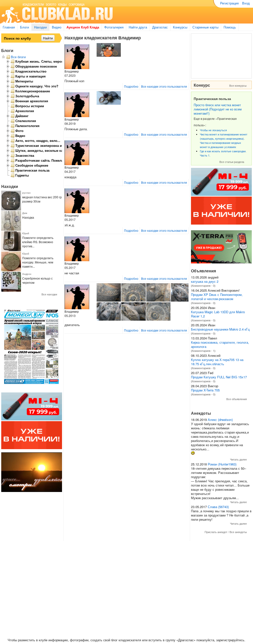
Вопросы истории (29, 106)
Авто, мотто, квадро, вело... (37, 140)
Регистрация (229, 3)
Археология (24, 111)
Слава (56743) (218, 506)
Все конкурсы (238, 85)
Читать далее (238, 459)
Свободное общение (31, 165)
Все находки (49, 294)
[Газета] (31, 385)
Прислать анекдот (216, 532)
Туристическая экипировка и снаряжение (48, 145)
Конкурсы (180, 27)
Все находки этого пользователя (164, 86)
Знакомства (24, 155)
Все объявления (236, 399)
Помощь (230, 27)
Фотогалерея (114, 27)
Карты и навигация (30, 76)
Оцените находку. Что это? (36, 86)
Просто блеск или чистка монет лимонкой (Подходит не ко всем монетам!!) (218, 109)
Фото (19, 131)
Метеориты (24, 81)
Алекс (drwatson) (220, 419)
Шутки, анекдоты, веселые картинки (44, 150)
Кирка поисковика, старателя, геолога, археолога (220, 344)
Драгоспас (160, 27)
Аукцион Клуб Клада (82, 27)
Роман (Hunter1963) (222, 464)
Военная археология (31, 101)
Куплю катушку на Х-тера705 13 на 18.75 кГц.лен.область (217, 361)
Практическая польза (32, 170)
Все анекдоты (238, 532)
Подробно (131, 86)
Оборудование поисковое (36, 66)
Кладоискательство (30, 71)
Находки (40, 27)
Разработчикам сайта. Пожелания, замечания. (52, 160)
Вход (246, 3)
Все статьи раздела (231, 162)
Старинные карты (205, 27)
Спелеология (25, 121)
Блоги (24, 27)
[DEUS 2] (221, 262)
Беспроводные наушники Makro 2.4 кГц (220, 329)
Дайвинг (21, 116)
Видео (56, 27)
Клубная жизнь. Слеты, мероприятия (45, 61)
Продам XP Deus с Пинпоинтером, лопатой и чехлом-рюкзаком (217, 296)
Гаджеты (22, 175)
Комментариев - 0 (203, 285)
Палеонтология (27, 126)
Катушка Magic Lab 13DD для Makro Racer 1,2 (218, 313)
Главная (9, 27)
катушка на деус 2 (204, 281)
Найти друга (138, 27)
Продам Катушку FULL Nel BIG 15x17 (219, 377)
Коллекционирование (32, 91)
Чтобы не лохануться (213, 130)
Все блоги (18, 57)
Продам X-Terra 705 (205, 390)
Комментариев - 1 (203, 351)
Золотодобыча (27, 96)
